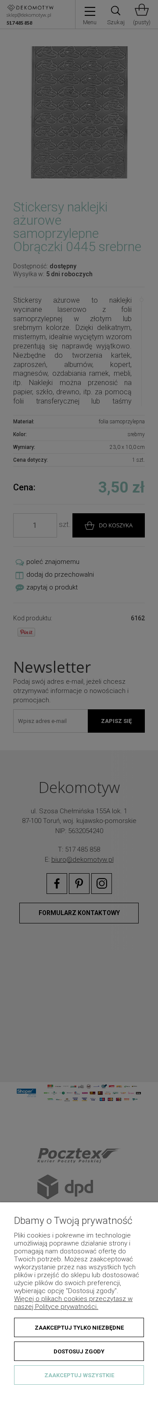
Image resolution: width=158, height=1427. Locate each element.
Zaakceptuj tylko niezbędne (79, 1327)
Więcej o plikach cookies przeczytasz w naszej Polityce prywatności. (73, 1303)
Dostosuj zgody (79, 1351)
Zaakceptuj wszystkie (79, 1375)
